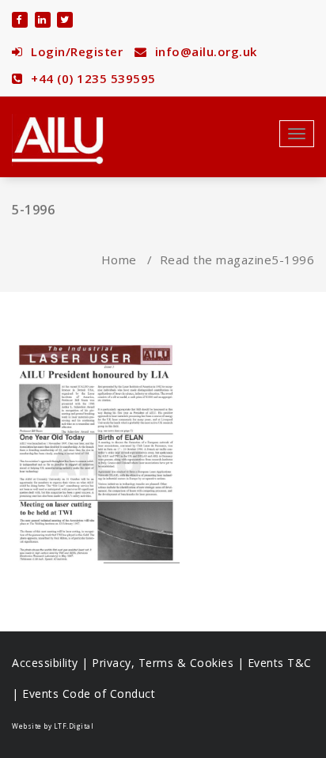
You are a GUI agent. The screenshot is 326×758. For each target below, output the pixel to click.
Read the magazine (216, 259)
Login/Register (75, 51)
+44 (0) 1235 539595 (92, 78)
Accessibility (45, 662)
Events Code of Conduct (88, 693)
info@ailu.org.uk (204, 51)
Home (119, 259)
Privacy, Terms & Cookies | (170, 662)
